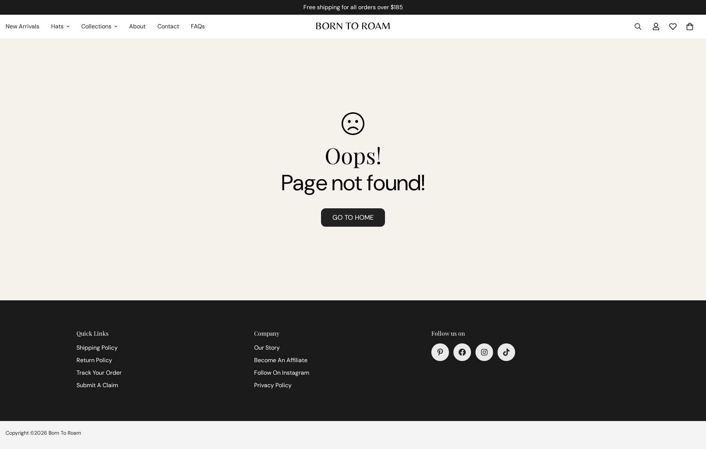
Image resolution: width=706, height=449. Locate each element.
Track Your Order (99, 372)
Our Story (267, 347)
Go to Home (353, 217)
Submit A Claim (97, 385)
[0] (689, 26)
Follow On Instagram (281, 372)
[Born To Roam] (353, 26)
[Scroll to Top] (691, 408)
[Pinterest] (440, 352)
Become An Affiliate (280, 360)
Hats (57, 26)
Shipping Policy (97, 347)
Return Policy (94, 360)
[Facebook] (462, 352)
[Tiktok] (506, 352)
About (137, 26)
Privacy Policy (273, 385)
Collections (96, 26)
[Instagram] (484, 352)
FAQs (198, 26)
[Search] (638, 26)
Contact (168, 26)
